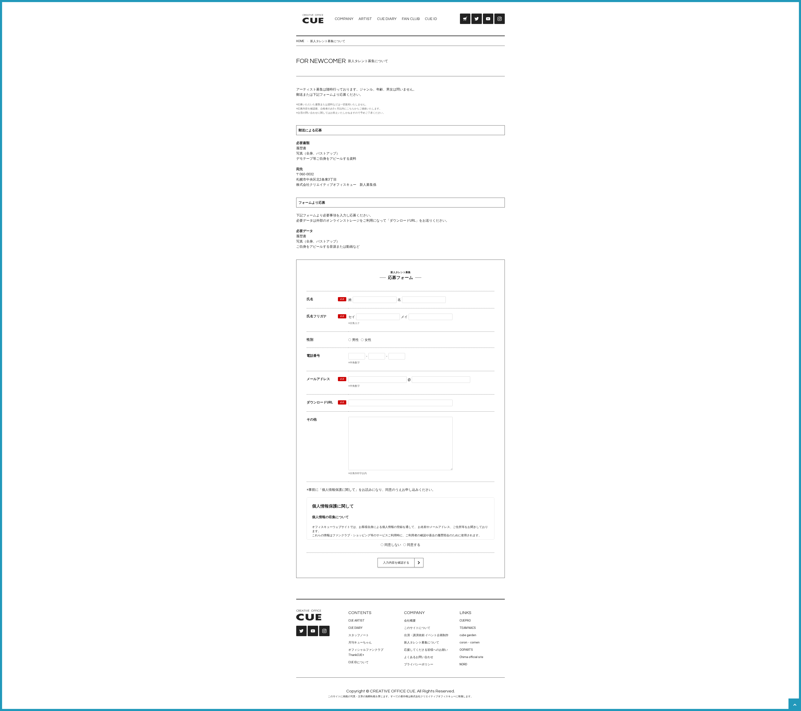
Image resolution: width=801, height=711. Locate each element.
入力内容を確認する (396, 562)
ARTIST (365, 19)
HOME (300, 41)
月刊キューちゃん (360, 642)
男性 (355, 340)
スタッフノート (358, 635)
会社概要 (410, 620)
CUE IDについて (358, 662)
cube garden (468, 635)
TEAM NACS (468, 627)
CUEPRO (465, 620)
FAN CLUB (411, 19)
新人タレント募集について (327, 41)
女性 (368, 340)
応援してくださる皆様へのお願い (426, 649)
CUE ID (431, 19)
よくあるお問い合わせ (418, 657)
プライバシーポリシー (418, 664)
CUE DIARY (387, 19)
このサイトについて (417, 627)
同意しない (392, 545)
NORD (463, 664)
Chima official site (471, 657)
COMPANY (344, 19)
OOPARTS (466, 649)
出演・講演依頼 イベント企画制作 (426, 635)
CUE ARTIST (356, 620)
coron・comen (470, 642)
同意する (413, 545)
